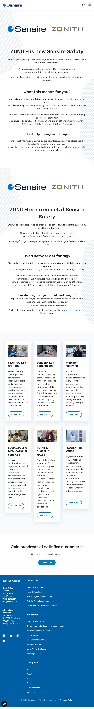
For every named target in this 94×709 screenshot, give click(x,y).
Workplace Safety (34, 644)
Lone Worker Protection (37, 649)
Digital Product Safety (36, 621)
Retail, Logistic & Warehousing (39, 596)
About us (30, 674)
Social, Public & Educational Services (42, 606)
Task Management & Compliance (41, 631)
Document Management (37, 640)
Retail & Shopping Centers (38, 601)
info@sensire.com (9, 601)
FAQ (28, 679)
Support (30, 669)
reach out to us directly (74, 147)
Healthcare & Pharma (36, 587)
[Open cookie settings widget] (4, 704)
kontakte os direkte (71, 310)
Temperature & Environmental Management (45, 626)
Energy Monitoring (34, 635)
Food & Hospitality (35, 592)
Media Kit (31, 692)
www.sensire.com (31, 147)
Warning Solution (34, 654)
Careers (30, 683)
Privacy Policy (66, 700)
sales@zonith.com (10, 623)
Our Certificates (33, 688)
